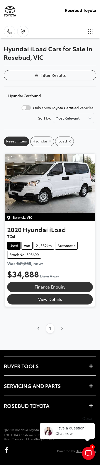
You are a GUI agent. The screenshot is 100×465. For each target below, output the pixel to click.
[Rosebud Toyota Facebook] (7, 450)
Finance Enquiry (50, 287)
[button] (91, 31)
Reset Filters (16, 140)
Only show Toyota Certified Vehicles (63, 107)
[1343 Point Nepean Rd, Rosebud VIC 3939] (22, 31)
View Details (50, 299)
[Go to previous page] (38, 328)
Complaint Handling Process (33, 439)
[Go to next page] (61, 328)
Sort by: (44, 118)
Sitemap (29, 435)
